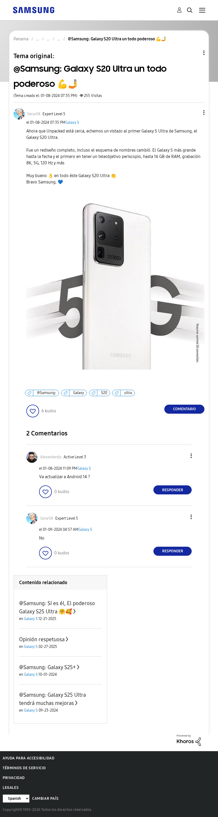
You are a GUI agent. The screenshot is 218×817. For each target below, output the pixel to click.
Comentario (184, 409)
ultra (128, 393)
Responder (172, 490)
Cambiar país (45, 798)
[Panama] (33, 9)
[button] (195, 112)
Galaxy (78, 393)
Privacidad (14, 778)
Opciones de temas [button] (194, 53)
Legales (11, 787)
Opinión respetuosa (42, 639)
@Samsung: (46, 393)
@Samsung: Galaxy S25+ (47, 667)
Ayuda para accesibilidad (28, 758)
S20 (104, 393)
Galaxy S (72, 122)
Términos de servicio (24, 768)
